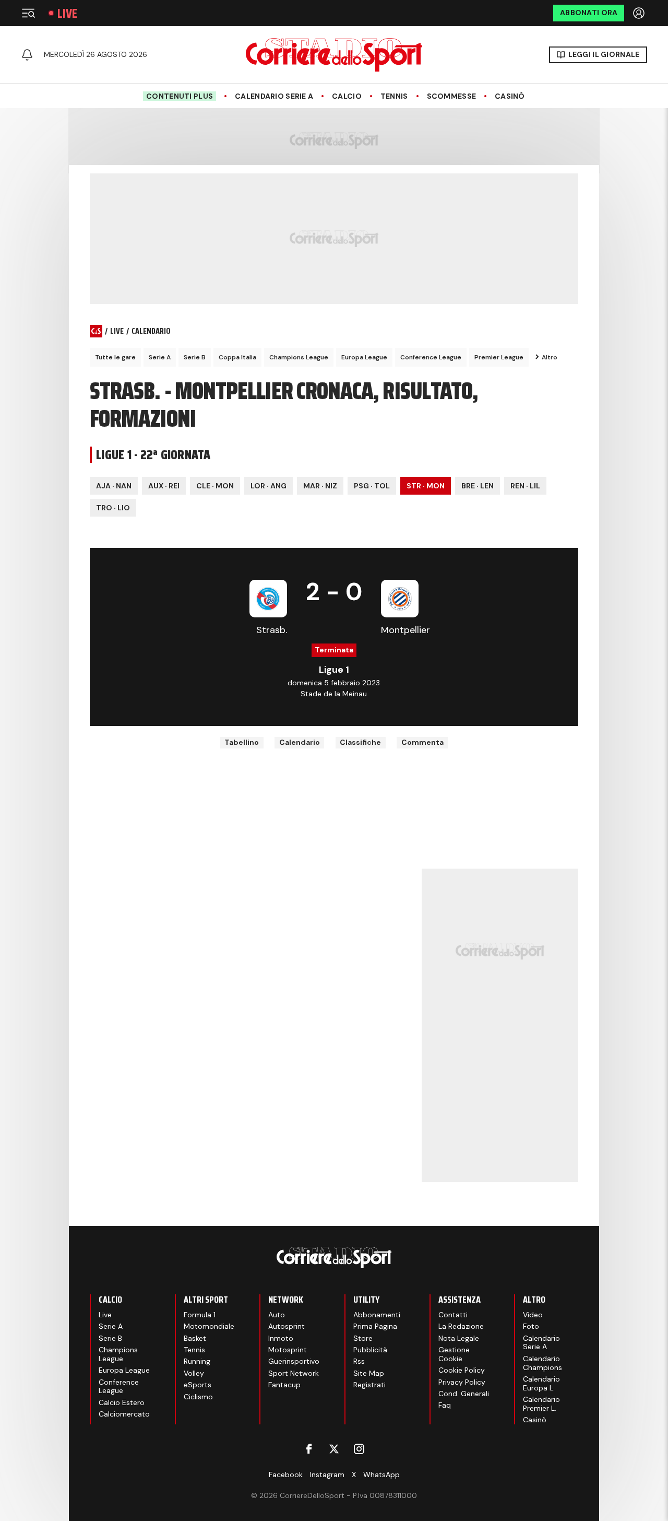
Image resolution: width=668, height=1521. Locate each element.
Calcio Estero (122, 1402)
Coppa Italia (237, 357)
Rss (359, 1361)
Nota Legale (458, 1338)
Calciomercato (124, 1414)
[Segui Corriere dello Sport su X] (334, 1449)
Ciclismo (198, 1396)
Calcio (347, 96)
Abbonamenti (376, 1314)
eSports (197, 1384)
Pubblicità (370, 1349)
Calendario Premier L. (541, 1404)
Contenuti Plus (179, 96)
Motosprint (287, 1349)
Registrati (369, 1384)
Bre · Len (477, 485)
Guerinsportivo (293, 1361)
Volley (194, 1373)
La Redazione (461, 1326)
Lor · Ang (268, 485)
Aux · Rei (164, 485)
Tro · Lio (113, 507)
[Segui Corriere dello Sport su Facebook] (309, 1449)
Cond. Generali (463, 1393)
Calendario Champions (542, 1363)
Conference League (430, 357)
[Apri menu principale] (28, 13)
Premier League (498, 357)
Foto (531, 1326)
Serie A (160, 357)
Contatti (453, 1314)
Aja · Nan (114, 485)
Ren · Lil (525, 485)
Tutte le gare (115, 357)
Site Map (368, 1373)
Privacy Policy (461, 1382)
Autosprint (286, 1326)
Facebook (286, 1474)
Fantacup (284, 1384)
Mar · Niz (320, 485)
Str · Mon (426, 485)
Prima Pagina (375, 1326)
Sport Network (293, 1373)
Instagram (327, 1474)
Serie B (195, 357)
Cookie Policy (461, 1370)
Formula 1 (200, 1314)
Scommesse (451, 96)
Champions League (298, 357)
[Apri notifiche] (27, 55)
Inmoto (280, 1338)
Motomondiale (209, 1326)
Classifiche (360, 742)
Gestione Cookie (454, 1354)
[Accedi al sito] (640, 13)
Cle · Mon (215, 485)
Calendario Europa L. (541, 1383)
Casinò (510, 96)
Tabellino (241, 742)
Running (197, 1361)
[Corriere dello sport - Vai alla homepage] (334, 55)
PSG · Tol (372, 485)
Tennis (394, 96)
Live (67, 13)
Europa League (364, 357)
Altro (549, 357)
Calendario (299, 742)
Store (363, 1338)
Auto (276, 1314)
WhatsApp (381, 1474)
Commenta (422, 742)
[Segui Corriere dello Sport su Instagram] (359, 1449)
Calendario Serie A (274, 96)
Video (533, 1314)
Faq (444, 1405)
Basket (195, 1338)
